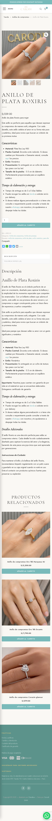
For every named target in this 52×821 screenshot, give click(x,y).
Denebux (32, 797)
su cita (10, 776)
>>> (21, 246)
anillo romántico (37, 238)
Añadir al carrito (26, 225)
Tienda (6, 17)
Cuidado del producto (10, 743)
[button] (46, 35)
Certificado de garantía (10, 746)
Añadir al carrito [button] (26, 571)
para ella (46, 238)
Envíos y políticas (7, 738)
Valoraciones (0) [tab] (13, 261)
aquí (7, 158)
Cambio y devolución (9, 740)
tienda (32, 194)
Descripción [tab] (10, 256)
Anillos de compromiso (20, 17)
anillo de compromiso (15, 238)
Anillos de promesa (30, 236)
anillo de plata (27, 238)
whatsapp (16, 207)
